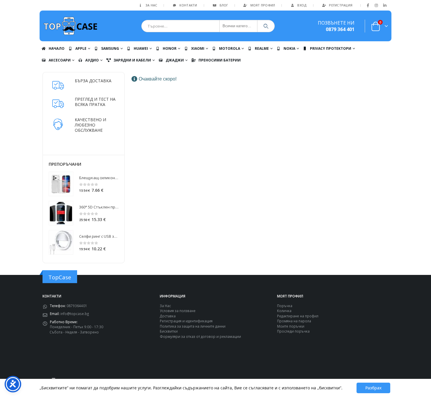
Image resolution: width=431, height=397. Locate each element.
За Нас (151, 5)
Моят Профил (262, 5)
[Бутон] (266, 26)
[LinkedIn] (384, 5)
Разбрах (373, 388)
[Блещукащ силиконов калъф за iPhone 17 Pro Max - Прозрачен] (61, 184)
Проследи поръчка (293, 331)
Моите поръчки (290, 326)
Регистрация (340, 5)
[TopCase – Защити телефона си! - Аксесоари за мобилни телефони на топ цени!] (70, 26)
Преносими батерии (219, 60)
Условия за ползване (178, 310)
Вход (302, 5)
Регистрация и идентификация (186, 321)
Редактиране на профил (297, 316)
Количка (284, 310)
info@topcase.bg (74, 313)
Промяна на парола (294, 321)
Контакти (188, 5)
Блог (224, 5)
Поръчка (284, 305)
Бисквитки (169, 331)
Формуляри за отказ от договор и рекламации (200, 336)
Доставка (168, 316)
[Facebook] (368, 5)
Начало (57, 48)
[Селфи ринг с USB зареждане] (61, 242)
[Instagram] (376, 5)
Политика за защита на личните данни (192, 326)
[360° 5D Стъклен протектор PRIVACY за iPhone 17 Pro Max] (61, 213)
